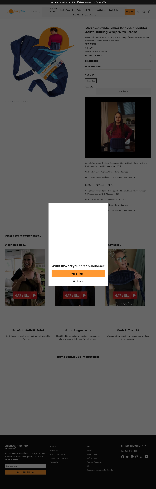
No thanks (78, 281)
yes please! (78, 274)
